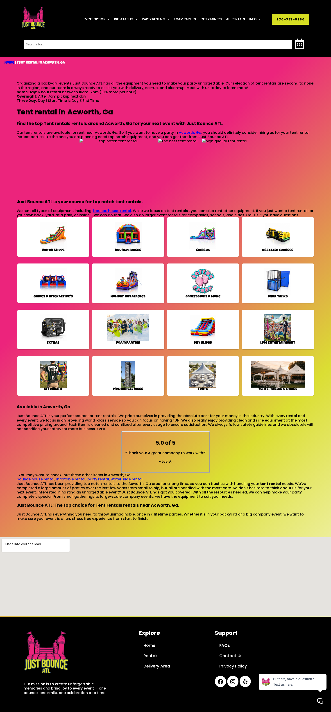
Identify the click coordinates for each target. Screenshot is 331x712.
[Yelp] (245, 681)
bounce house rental (112, 210)
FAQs (224, 645)
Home (9, 63)
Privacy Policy (233, 666)
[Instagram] (232, 681)
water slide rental (127, 479)
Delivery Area (156, 666)
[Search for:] (158, 44)
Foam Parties (185, 19)
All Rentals (235, 19)
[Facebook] (220, 681)
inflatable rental (71, 479)
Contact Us (231, 655)
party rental (98, 479)
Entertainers (211, 19)
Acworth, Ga (190, 132)
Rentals (151, 655)
